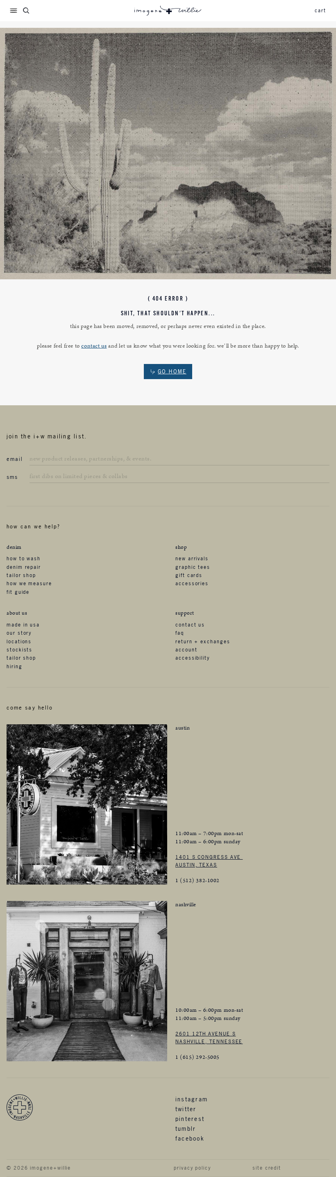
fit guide (18, 592)
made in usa (23, 625)
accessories (192, 583)
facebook (189, 1138)
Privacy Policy (192, 1168)
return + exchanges (202, 641)
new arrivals (192, 558)
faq (179, 633)
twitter (186, 1109)
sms (12, 477)
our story (19, 633)
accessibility (192, 658)
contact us (94, 346)
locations (19, 641)
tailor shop (21, 575)
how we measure (29, 583)
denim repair (24, 567)
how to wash (24, 558)
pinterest (189, 1119)
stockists (19, 650)
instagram (191, 1099)
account (186, 650)
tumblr (185, 1128)
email (15, 459)
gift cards (188, 575)
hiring (15, 666)
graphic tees (192, 567)
